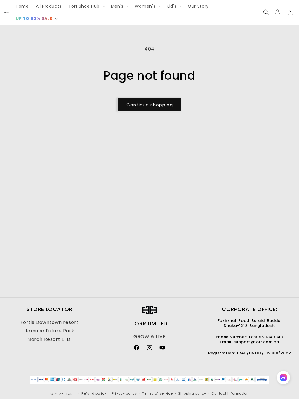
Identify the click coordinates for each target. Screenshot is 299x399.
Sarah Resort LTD (49, 339)
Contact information (229, 393)
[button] (86, 6)
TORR (70, 393)
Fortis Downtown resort (49, 322)
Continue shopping (149, 105)
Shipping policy (192, 393)
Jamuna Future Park (49, 330)
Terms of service (157, 393)
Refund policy (93, 393)
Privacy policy (124, 393)
